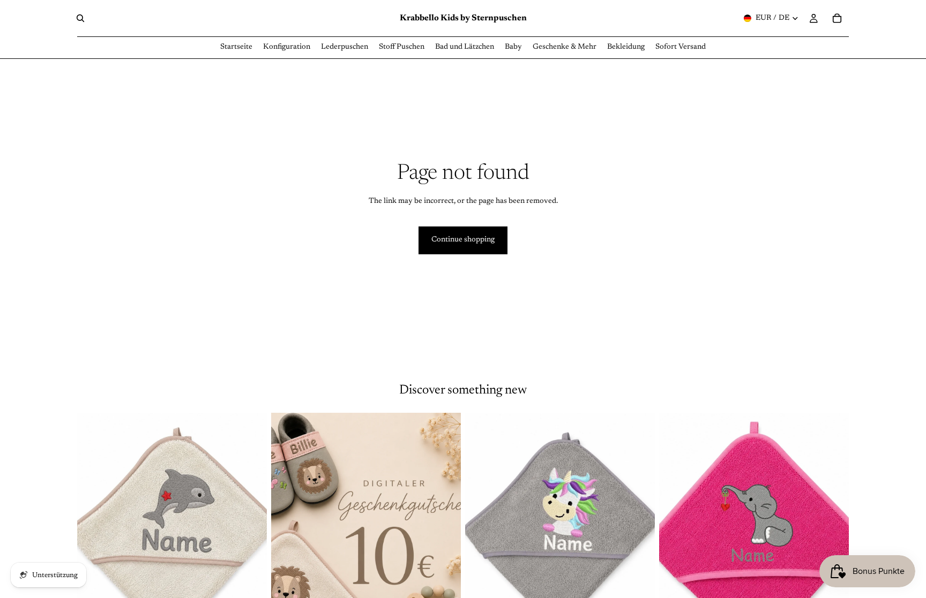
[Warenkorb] (837, 18)
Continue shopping (463, 240)
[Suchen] (80, 18)
